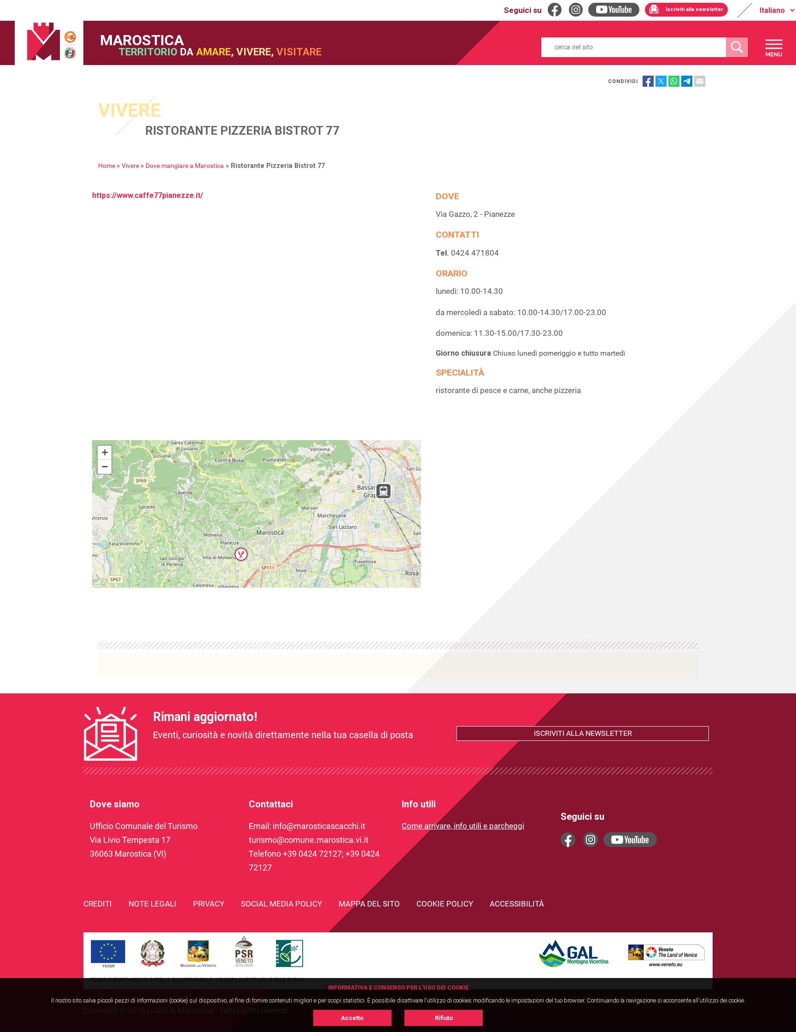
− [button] (105, 466)
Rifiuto (444, 1017)
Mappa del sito (369, 903)
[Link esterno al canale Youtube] (630, 839)
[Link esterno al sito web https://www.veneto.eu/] (666, 967)
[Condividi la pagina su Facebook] (648, 81)
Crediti (97, 903)
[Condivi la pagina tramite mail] (699, 81)
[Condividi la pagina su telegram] (686, 81)
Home (106, 166)
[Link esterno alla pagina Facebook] (568, 839)
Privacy (208, 903)
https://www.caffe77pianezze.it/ (147, 195)
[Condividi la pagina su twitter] (661, 81)
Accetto (352, 1017)
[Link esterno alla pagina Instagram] (590, 839)
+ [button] (105, 452)
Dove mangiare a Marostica (185, 166)
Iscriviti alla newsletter (583, 733)
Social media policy (281, 903)
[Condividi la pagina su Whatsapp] (673, 81)
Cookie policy (444, 903)
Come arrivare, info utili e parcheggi (463, 825)
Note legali (152, 903)
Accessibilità (517, 903)
